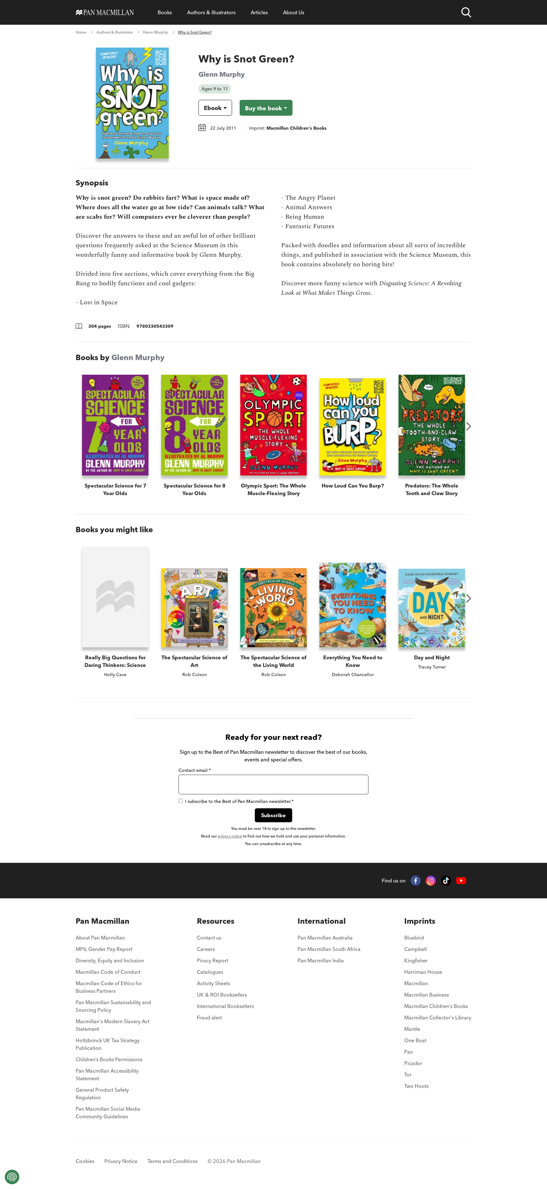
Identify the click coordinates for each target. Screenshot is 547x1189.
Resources (215, 921)
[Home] (105, 12)
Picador (413, 1063)
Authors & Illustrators (211, 12)
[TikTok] (446, 881)
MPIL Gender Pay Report (104, 949)
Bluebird (414, 937)
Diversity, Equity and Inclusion (110, 960)
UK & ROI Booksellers (222, 995)
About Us (293, 12)
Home (81, 32)
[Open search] (466, 12)
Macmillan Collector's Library (437, 1017)
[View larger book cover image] (132, 103)
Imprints (419, 921)
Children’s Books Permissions (109, 1059)
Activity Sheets (213, 983)
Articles (259, 12)
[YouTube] (461, 880)
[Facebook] (416, 881)
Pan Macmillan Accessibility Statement (107, 1075)
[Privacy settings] (12, 1177)
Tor (408, 1074)
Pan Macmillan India (321, 960)
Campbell (415, 949)
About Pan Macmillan (100, 937)
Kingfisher (416, 960)
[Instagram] (431, 881)
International (322, 921)
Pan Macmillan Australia (325, 937)
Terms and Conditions (173, 1161)
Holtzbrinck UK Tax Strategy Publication (108, 1044)
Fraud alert (209, 1017)
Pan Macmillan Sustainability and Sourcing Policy (113, 1006)
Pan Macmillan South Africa (329, 949)
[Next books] (468, 426)
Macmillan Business (426, 995)
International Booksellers (225, 1006)
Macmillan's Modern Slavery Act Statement (112, 1025)
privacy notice (230, 836)
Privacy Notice (120, 1161)
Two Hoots (416, 1086)
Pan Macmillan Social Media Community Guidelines (108, 1113)
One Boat (415, 1040)
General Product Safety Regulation (102, 1094)
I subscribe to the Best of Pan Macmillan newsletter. (239, 801)
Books (165, 12)
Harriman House (423, 972)
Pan (408, 1052)
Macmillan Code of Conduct (108, 972)
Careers (206, 949)
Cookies (85, 1161)
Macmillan (416, 983)
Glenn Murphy (155, 32)
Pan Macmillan (102, 921)
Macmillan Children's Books (436, 1006)
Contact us (209, 937)
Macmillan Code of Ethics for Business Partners (109, 987)
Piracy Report (212, 960)
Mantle (412, 1029)
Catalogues (210, 972)
